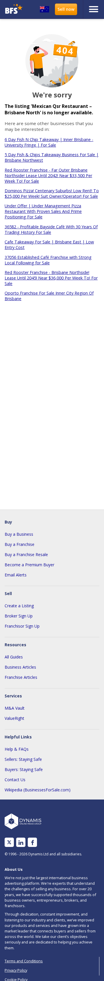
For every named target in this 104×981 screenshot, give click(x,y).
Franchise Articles (21, 677)
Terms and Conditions (24, 961)
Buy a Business (19, 534)
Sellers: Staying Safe (23, 759)
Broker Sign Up (19, 616)
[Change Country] (44, 9)
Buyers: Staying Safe (24, 769)
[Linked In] (20, 842)
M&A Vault (15, 708)
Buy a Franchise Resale (26, 554)
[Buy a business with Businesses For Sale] (14, 9)
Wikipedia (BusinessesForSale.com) (37, 790)
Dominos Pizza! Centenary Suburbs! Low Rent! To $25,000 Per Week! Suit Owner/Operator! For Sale (52, 193)
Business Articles (20, 667)
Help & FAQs (17, 749)
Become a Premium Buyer (29, 564)
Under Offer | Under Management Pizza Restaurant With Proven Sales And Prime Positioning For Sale (43, 211)
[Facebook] (32, 842)
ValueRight (14, 718)
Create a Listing (19, 605)
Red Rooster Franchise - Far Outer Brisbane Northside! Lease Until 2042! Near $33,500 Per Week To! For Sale (48, 175)
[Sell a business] (66, 9)
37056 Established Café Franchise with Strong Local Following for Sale (48, 260)
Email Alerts (16, 575)
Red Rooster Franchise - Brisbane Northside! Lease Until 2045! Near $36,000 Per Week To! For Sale (51, 278)
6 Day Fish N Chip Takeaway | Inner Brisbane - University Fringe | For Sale (49, 142)
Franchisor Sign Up (22, 626)
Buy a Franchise (19, 544)
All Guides (14, 657)
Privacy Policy (16, 970)
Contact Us (15, 779)
